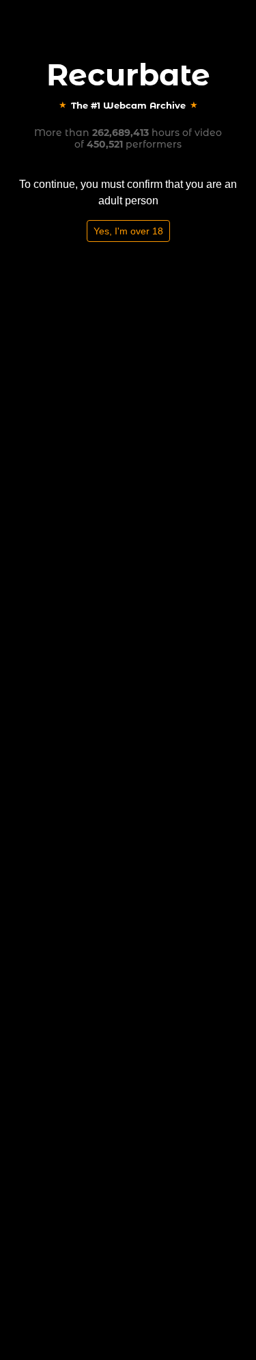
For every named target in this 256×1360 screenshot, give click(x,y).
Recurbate (128, 74)
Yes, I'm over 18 (128, 231)
